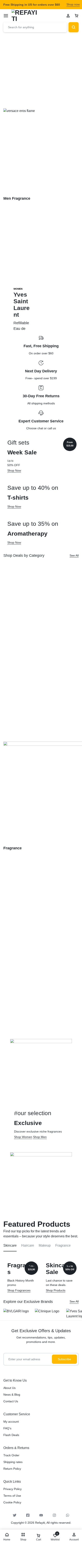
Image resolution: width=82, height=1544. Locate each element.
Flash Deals (11, 1435)
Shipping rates (12, 1462)
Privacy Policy (12, 1489)
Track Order (11, 1455)
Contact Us (10, 1401)
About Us (9, 1388)
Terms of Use (12, 1495)
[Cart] (76, 15)
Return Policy (12, 1468)
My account (11, 1421)
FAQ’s (7, 1428)
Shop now (73, 4)
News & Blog (11, 1394)
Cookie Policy (12, 1502)
